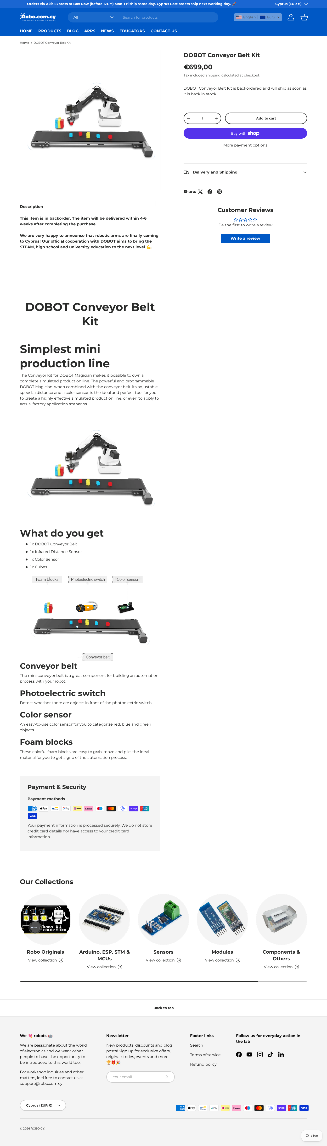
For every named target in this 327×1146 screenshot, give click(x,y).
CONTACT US (164, 31)
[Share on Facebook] (210, 191)
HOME (26, 31)
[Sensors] (163, 919)
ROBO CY (38, 1128)
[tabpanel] (90, 490)
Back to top (163, 1008)
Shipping (212, 75)
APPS (89, 31)
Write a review (245, 238)
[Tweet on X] (200, 191)
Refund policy (203, 1064)
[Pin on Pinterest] (219, 191)
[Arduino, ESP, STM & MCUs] (104, 919)
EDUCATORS (132, 31)
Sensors (163, 952)
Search (196, 1045)
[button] (258, 17)
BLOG (73, 31)
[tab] (31, 206)
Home (24, 42)
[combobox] (143, 17)
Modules (222, 952)
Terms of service (205, 1055)
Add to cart (266, 118)
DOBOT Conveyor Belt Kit (52, 42)
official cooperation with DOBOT (83, 241)
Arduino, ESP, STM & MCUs (104, 955)
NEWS (107, 31)
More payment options (245, 145)
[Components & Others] (281, 919)
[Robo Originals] (45, 919)
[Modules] (222, 919)
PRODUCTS (49, 31)
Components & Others (281, 955)
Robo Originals (45, 952)
